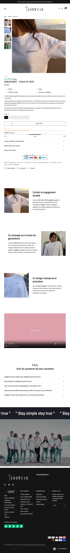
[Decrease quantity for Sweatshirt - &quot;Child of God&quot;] (5, 124)
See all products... (24, 511)
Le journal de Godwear (9, 505)
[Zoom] (62, 22)
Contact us (6, 517)
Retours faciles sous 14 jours (12, 146)
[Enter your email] (64, 505)
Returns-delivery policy (41, 499)
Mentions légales (40, 504)
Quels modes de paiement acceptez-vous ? (18, 381)
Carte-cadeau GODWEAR (26, 514)
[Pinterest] (10, 485)
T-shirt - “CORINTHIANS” (26, 497)
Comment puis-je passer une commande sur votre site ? (22, 377)
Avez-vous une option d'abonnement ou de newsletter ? (22, 386)
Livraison (38, 502)
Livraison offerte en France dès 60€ (14, 141)
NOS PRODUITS (24, 491)
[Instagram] (6, 485)
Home (5, 16)
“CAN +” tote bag (24, 509)
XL (22, 117)
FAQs (5, 514)
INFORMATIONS (40, 491)
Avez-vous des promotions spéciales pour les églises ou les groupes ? (28, 390)
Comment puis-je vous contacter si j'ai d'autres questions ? (24, 395)
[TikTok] (14, 485)
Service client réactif (10, 150)
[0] (65, 9)
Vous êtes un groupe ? (9, 512)
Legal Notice (39, 494)
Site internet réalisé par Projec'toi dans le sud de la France (33, 544)
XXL (27, 117)
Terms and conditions (41, 497)
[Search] (62, 9)
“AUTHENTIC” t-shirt (25, 499)
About (5, 495)
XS (6, 117)
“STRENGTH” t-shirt (25, 502)
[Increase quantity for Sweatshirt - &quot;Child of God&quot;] (10, 124)
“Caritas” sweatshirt (24, 494)
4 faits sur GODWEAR (9, 498)
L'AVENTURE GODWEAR (11, 491)
